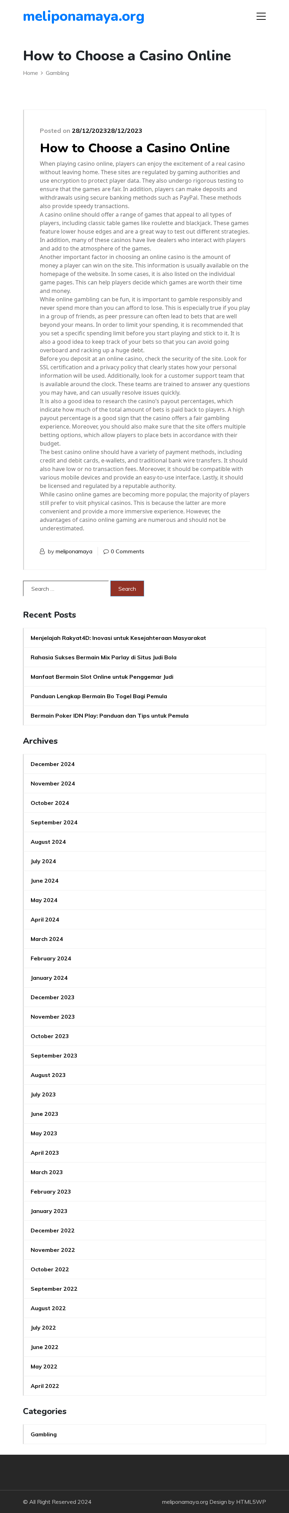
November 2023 (53, 1016)
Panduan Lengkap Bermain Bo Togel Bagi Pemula (99, 696)
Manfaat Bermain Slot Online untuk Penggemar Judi (102, 676)
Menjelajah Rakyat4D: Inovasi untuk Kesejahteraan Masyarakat (118, 637)
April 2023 (45, 1152)
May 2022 (44, 1366)
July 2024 (43, 861)
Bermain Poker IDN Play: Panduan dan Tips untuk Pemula (110, 715)
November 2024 (53, 783)
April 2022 (45, 1385)
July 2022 (43, 1327)
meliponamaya (74, 551)
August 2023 (48, 1074)
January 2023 (49, 1210)
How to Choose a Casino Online (135, 148)
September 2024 (54, 822)
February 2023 (51, 1191)
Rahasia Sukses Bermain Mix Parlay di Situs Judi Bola (104, 657)
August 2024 (48, 841)
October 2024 (50, 802)
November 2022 (53, 1249)
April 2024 (45, 919)
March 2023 (47, 1172)
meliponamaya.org (63, 16)
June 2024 (45, 880)
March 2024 (47, 938)
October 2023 (50, 1036)
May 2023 (44, 1133)
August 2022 (48, 1308)
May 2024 (44, 899)
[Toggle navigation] (261, 16)
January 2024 (49, 977)
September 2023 (54, 1055)
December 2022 (53, 1230)
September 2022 (54, 1288)
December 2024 (53, 763)
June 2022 (45, 1346)
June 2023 (45, 1113)
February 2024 (51, 958)
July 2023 (43, 1094)
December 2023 (53, 997)
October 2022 (50, 1269)
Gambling (44, 1434)
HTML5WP (251, 1501)
